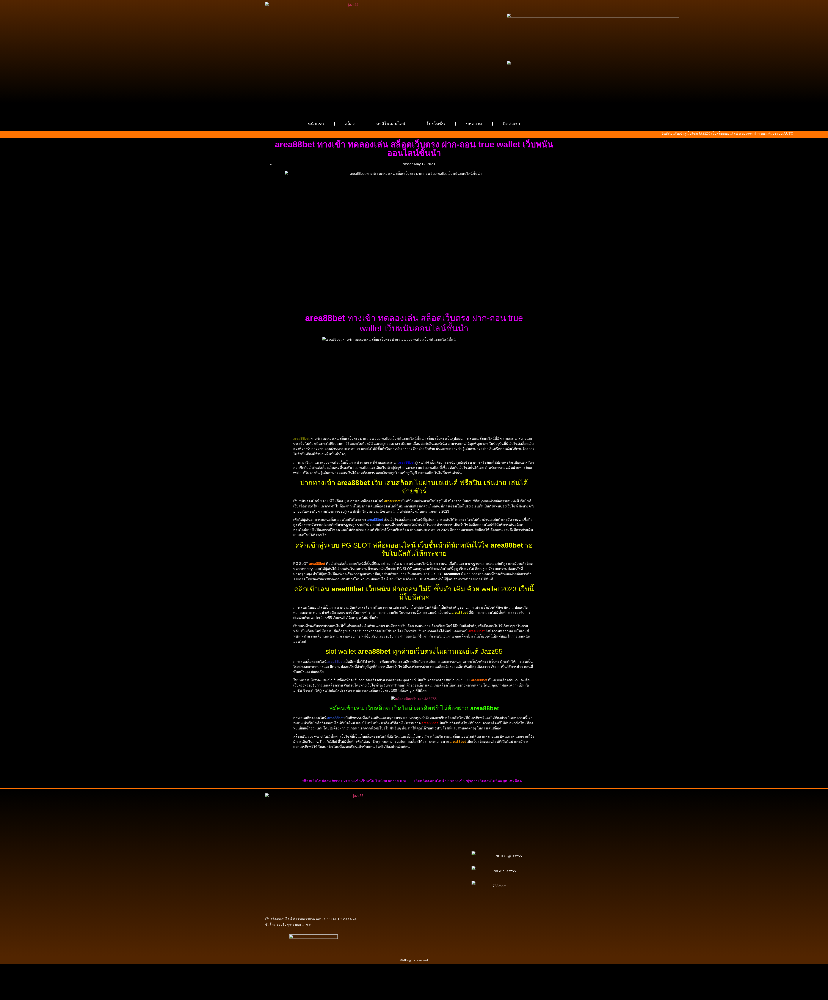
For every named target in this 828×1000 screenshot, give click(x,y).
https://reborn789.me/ (418, 874)
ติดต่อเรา (511, 123)
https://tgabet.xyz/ (415, 859)
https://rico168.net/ (386, 868)
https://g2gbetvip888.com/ (396, 886)
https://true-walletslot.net (386, 874)
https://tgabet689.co (444, 895)
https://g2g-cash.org (414, 847)
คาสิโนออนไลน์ (390, 123)
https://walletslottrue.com (389, 877)
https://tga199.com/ (412, 871)
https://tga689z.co (414, 844)
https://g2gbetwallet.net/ (389, 889)
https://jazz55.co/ (445, 883)
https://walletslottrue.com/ (387, 898)
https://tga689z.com (388, 844)
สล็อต (350, 123)
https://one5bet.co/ (385, 871)
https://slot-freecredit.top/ (442, 901)
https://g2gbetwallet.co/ (388, 892)
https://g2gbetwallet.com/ (432, 886)
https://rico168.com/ (413, 868)
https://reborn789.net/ (440, 871)
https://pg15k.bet (378, 850)
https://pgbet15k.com (414, 853)
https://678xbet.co (411, 865)
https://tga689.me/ (443, 892)
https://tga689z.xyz (440, 844)
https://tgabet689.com (385, 895)
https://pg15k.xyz (426, 850)
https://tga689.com (417, 892)
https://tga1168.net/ (387, 862)
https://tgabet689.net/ (415, 895)
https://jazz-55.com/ (393, 883)
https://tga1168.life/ (441, 862)
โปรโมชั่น (435, 123)
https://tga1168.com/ (389, 859)
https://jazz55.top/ (433, 880)
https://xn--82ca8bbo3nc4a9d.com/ (431, 889)
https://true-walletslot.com (402, 880)
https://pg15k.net (387, 853)
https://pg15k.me (402, 850)
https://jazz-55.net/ (420, 883)
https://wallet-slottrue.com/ (423, 898)
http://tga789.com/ (440, 859)
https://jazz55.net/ (446, 874)
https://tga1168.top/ (414, 862)
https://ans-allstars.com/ (440, 865)
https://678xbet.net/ (385, 865)
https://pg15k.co (450, 850)
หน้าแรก (316, 123)
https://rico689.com (386, 847)
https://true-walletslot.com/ (406, 901)
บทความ (474, 123)
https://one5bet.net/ (441, 868)
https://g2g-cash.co (441, 847)
